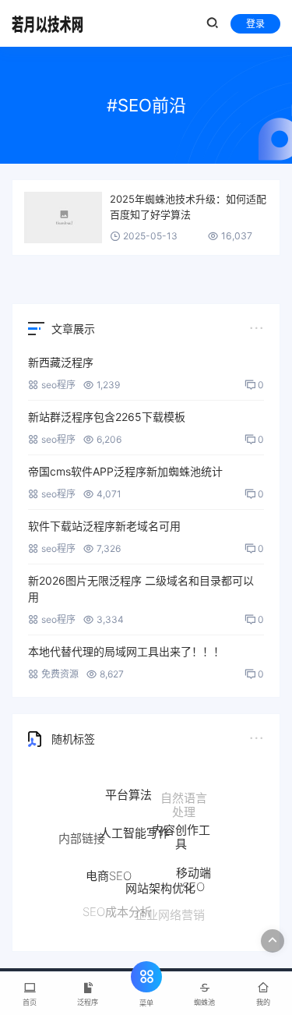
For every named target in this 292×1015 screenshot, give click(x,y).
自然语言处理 (183, 804)
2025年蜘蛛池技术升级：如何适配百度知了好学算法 (188, 207)
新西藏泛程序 (60, 362)
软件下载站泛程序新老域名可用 (104, 525)
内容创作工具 (181, 833)
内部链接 (81, 836)
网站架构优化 (160, 885)
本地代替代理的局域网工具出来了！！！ (126, 651)
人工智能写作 (135, 828)
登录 (255, 24)
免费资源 (60, 674)
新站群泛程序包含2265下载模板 (106, 416)
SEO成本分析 (117, 911)
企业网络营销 (170, 914)
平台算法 (128, 792)
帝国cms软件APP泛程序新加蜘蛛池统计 (125, 471)
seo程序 (58, 385)
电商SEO (109, 872)
